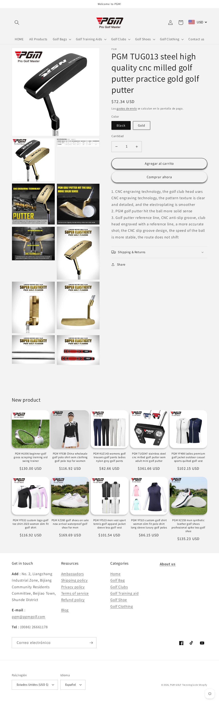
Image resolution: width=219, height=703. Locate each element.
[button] (17, 22)
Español (70, 684)
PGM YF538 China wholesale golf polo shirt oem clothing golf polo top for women (70, 457)
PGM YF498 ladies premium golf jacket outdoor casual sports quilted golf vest (188, 457)
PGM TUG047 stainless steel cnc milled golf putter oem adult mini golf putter (149, 457)
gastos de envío (127, 108)
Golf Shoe (118, 599)
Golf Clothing (121, 606)
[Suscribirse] (91, 642)
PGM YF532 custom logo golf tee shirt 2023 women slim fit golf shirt (31, 524)
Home (115, 573)
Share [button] (121, 264)
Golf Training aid (124, 593)
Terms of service (75, 593)
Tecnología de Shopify (194, 684)
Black (121, 125)
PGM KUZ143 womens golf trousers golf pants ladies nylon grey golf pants (109, 457)
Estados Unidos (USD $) (33, 684)
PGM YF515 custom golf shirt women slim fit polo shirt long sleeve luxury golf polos (149, 524)
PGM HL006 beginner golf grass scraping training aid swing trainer (30, 457)
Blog (65, 609)
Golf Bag (117, 580)
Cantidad (117, 136)
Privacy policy (73, 586)
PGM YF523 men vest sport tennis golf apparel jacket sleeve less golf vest (109, 524)
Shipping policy (74, 580)
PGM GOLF (175, 684)
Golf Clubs (119, 586)
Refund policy (73, 599)
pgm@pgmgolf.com (28, 616)
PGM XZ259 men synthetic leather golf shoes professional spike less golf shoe (188, 526)
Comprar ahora (159, 177)
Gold (141, 125)
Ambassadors (72, 573)
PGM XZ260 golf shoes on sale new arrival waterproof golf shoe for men (70, 524)
